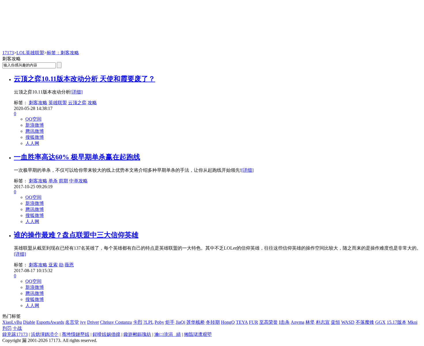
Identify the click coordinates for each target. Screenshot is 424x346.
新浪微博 (34, 125)
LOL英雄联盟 (30, 52)
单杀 (53, 180)
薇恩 (69, 264)
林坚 (310, 322)
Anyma (297, 322)
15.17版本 (396, 322)
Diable (29, 322)
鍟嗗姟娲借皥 (106, 334)
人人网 (32, 143)
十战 (17, 328)
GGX (380, 322)
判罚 (7, 328)
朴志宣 (323, 322)
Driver (93, 322)
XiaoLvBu (12, 322)
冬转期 (213, 322)
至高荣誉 (268, 322)
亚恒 (335, 322)
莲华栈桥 (195, 322)
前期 (63, 180)
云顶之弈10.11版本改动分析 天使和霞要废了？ (84, 79)
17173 (8, 52)
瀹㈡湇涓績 (167, 334)
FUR (253, 322)
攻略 (92, 102)
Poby (159, 322)
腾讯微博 (34, 131)
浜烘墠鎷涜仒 (45, 334)
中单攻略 (78, 180)
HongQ (228, 322)
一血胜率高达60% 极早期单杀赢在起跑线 (77, 157)
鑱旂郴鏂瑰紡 (137, 334)
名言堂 (72, 322)
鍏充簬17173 (15, 334)
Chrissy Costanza (116, 322)
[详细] (76, 91)
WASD (347, 322)
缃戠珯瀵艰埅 (198, 334)
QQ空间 (33, 119)
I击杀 (284, 322)
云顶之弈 (77, 102)
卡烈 (137, 322)
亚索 (53, 264)
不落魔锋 (365, 322)
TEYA (242, 322)
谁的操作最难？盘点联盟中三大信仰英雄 (76, 235)
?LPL (148, 322)
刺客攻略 (38, 102)
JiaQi (180, 322)
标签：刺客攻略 (63, 52)
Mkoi (412, 322)
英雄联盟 (57, 102)
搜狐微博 (34, 137)
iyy (83, 322)
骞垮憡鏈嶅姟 (75, 334)
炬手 (170, 322)
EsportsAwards (50, 322)
